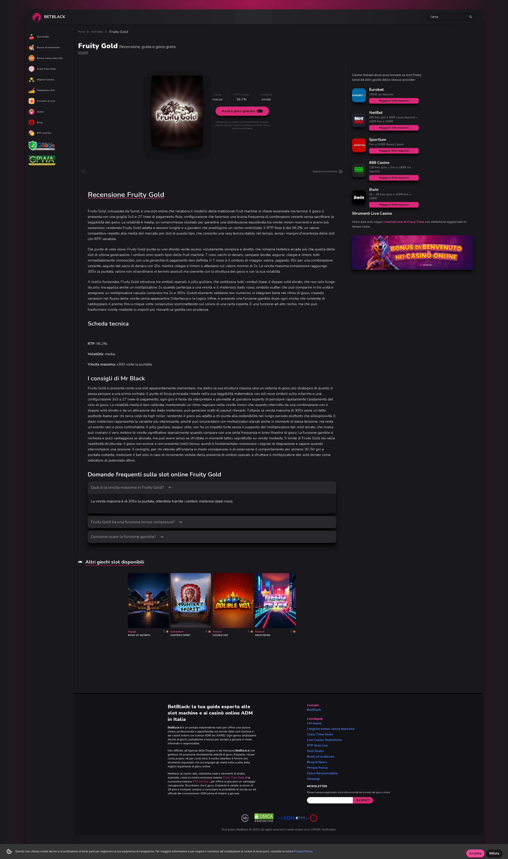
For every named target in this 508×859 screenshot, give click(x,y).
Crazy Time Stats (46, 68)
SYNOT (83, 53)
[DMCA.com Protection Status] (264, 818)
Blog (39, 122)
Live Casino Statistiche (324, 740)
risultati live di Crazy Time (404, 222)
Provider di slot (46, 101)
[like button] (83, 171)
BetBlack (314, 710)
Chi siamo (314, 723)
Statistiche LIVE (46, 90)
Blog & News (317, 762)
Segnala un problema (325, 171)
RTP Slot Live (317, 745)
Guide (40, 111)
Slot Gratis (43, 36)
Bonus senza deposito (50, 58)
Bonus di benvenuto (48, 47)
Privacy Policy (317, 768)
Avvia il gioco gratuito (238, 111)
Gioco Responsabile (322, 773)
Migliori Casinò (45, 79)
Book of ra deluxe (320, 756)
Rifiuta (494, 853)
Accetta (475, 853)
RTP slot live (44, 133)
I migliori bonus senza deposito (331, 729)
